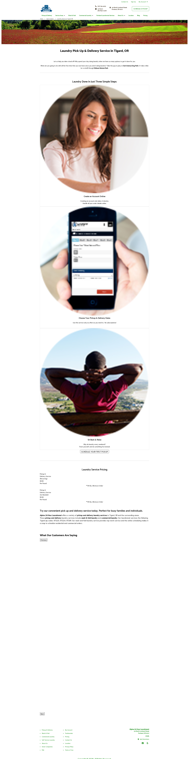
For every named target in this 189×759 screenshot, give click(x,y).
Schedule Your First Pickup (94, 451)
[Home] (46, 9)
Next (42, 714)
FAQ (43, 750)
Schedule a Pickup (140, 9)
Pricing (145, 15)
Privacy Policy (69, 746)
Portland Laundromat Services (105, 15)
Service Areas (59, 15)
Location (131, 15)
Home (41, 18)
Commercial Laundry (85, 15)
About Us (120, 15)
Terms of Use (69, 750)
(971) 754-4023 (102, 6)
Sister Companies (47, 746)
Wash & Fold (72, 15)
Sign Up (133, 1)
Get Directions (144, 739)
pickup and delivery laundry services (92, 515)
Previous (43, 540)
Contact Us (124, 1)
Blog (138, 15)
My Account (142, 2)
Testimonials (69, 733)
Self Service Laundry (48, 740)
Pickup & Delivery (47, 15)
